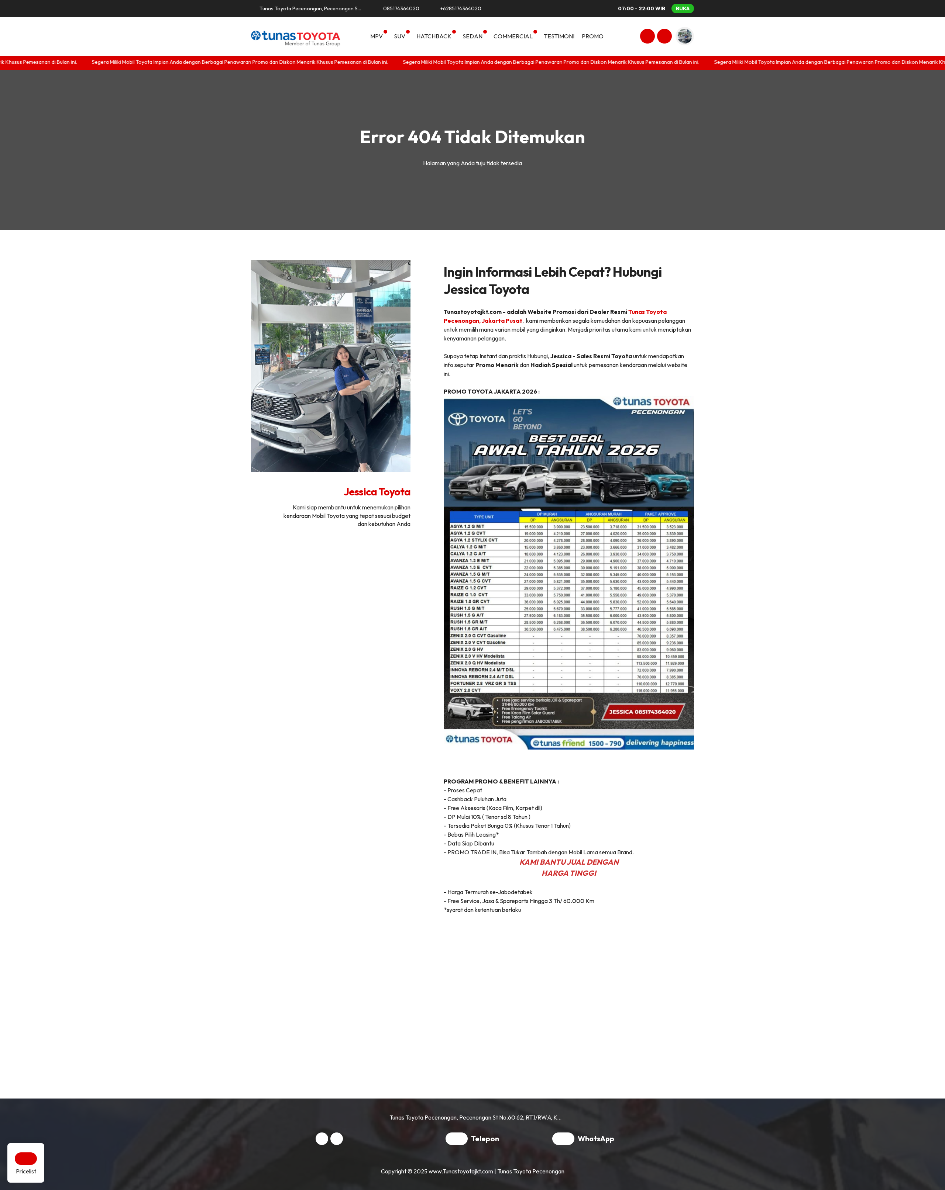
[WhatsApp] (565, 1139)
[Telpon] (458, 1139)
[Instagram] (646, 37)
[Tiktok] (663, 37)
